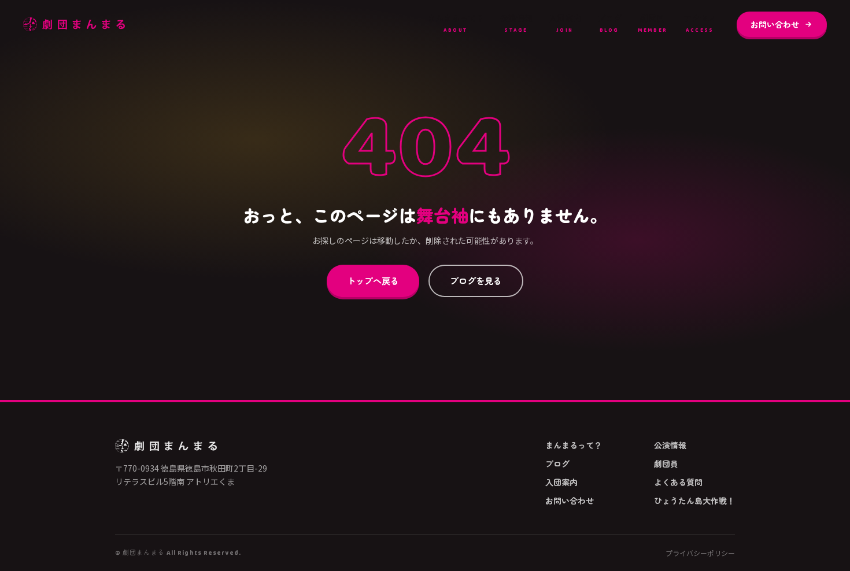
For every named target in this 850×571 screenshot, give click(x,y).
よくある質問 (678, 482)
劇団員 (653, 23)
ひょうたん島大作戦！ (694, 500)
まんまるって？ (455, 23)
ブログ (609, 23)
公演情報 (516, 23)
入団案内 (565, 23)
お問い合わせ (775, 24)
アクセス (699, 23)
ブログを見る (476, 280)
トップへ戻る (373, 280)
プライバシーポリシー (700, 553)
